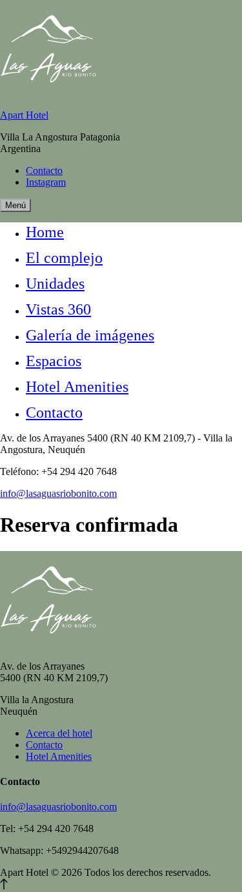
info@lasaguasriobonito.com (58, 493)
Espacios (53, 361)
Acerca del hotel (59, 733)
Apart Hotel (24, 115)
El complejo (64, 257)
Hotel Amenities (77, 386)
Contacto (54, 412)
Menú (15, 205)
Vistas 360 (58, 309)
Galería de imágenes (90, 335)
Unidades (55, 283)
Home (45, 232)
